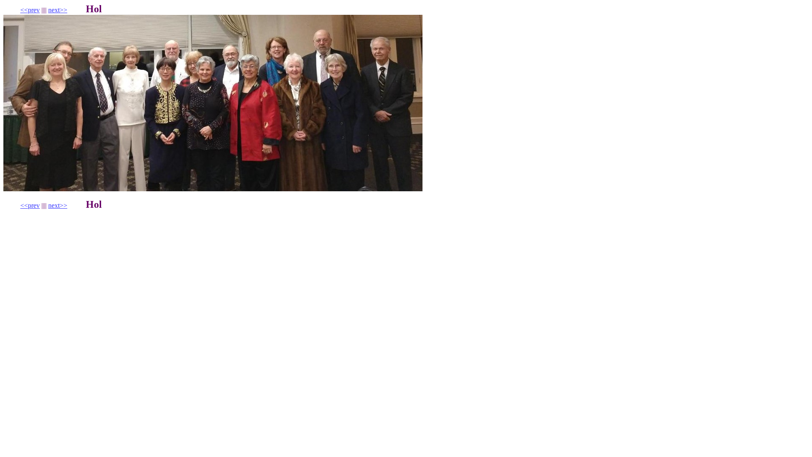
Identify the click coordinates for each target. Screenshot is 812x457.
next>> (57, 10)
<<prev (30, 10)
